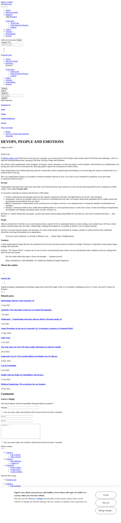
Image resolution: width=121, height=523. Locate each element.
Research (13, 17)
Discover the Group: (8, 476)
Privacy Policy (15, 467)
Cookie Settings (16, 472)
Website (4, 408)
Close (19, 40)
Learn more (10, 21)
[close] (4, 6)
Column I (9, 453)
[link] (6, 4)
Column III (10, 465)
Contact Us (14, 463)
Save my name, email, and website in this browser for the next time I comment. (33, 412)
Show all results (7, 128)
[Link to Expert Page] (60, 270)
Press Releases (15, 461)
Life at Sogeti (15, 455)
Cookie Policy (15, 470)
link (8, 17)
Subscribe (9, 136)
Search (4, 88)
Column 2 (9, 459)
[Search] (2, 6)
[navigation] (7, 6)
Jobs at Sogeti (15, 457)
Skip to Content (7, 2)
